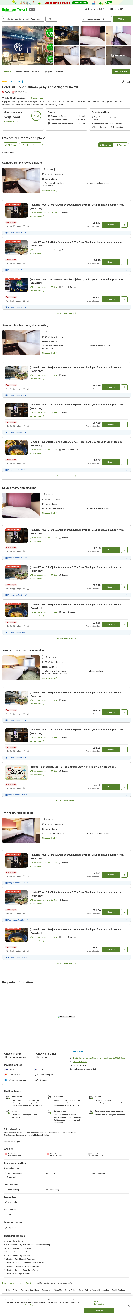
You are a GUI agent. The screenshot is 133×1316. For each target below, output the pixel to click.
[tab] (105, 144)
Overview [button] (8, 72)
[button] (14, 9)
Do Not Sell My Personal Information (99, 1303)
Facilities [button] (59, 72)
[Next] (127, 1209)
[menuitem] (96, 9)
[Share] (128, 81)
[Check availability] (124, 225)
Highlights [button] (47, 72)
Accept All (99, 1311)
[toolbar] (63, 19)
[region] (66, 1306)
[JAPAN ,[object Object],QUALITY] (6, 92)
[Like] (122, 81)
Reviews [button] (36, 72)
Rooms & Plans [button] (22, 72)
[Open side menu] (129, 10)
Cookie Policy (27, 1305)
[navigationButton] (76, 1171)
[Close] (129, 1306)
